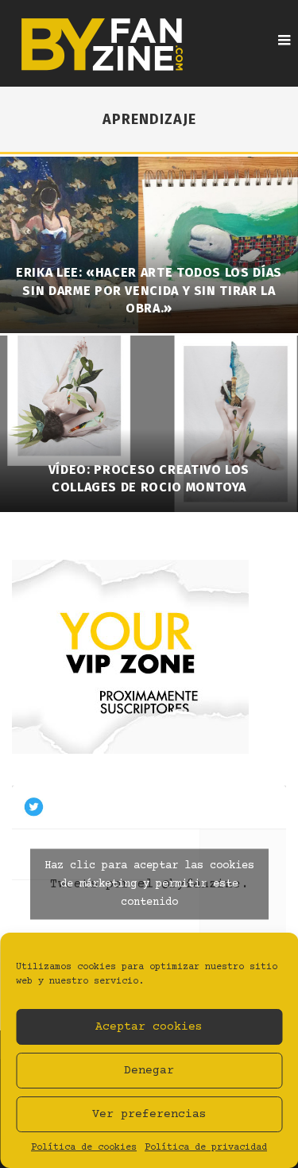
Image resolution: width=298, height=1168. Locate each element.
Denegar (149, 1070)
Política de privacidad (206, 1148)
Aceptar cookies (149, 1027)
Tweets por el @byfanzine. (149, 884)
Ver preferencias (149, 1114)
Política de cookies (84, 1148)
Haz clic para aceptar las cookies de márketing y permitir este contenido (149, 884)
